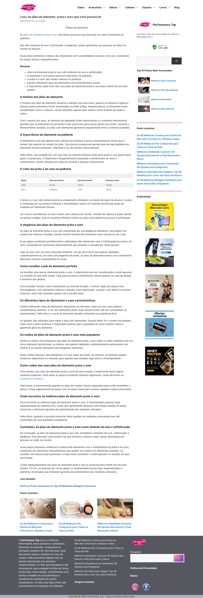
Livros (163, 7)
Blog (177, 7)
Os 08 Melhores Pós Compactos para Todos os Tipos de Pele (73, 527)
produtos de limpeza (31, 378)
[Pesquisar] (177, 61)
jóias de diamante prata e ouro (41, 34)
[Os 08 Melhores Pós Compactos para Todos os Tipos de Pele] (76, 509)
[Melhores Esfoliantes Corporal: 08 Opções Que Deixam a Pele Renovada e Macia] (115, 509)
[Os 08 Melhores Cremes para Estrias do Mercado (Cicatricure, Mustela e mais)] (38, 509)
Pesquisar (135, 552)
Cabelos (130, 7)
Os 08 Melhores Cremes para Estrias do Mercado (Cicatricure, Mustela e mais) (36, 527)
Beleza (113, 7)
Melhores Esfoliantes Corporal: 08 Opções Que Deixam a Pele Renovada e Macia (114, 527)
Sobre (81, 7)
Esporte (147, 7)
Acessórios (95, 7)
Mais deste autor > (145, 37)
